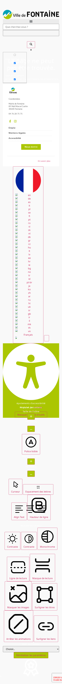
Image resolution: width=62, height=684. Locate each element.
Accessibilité (15, 138)
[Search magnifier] (31, 44)
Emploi (12, 128)
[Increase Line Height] (31, 461)
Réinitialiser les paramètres (31, 655)
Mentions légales (17, 133)
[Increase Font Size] (31, 417)
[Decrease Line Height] (31, 474)
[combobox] (28, 254)
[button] (31, 21)
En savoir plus (44, 161)
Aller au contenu (31, 644)
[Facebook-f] (10, 121)
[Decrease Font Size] (31, 429)
